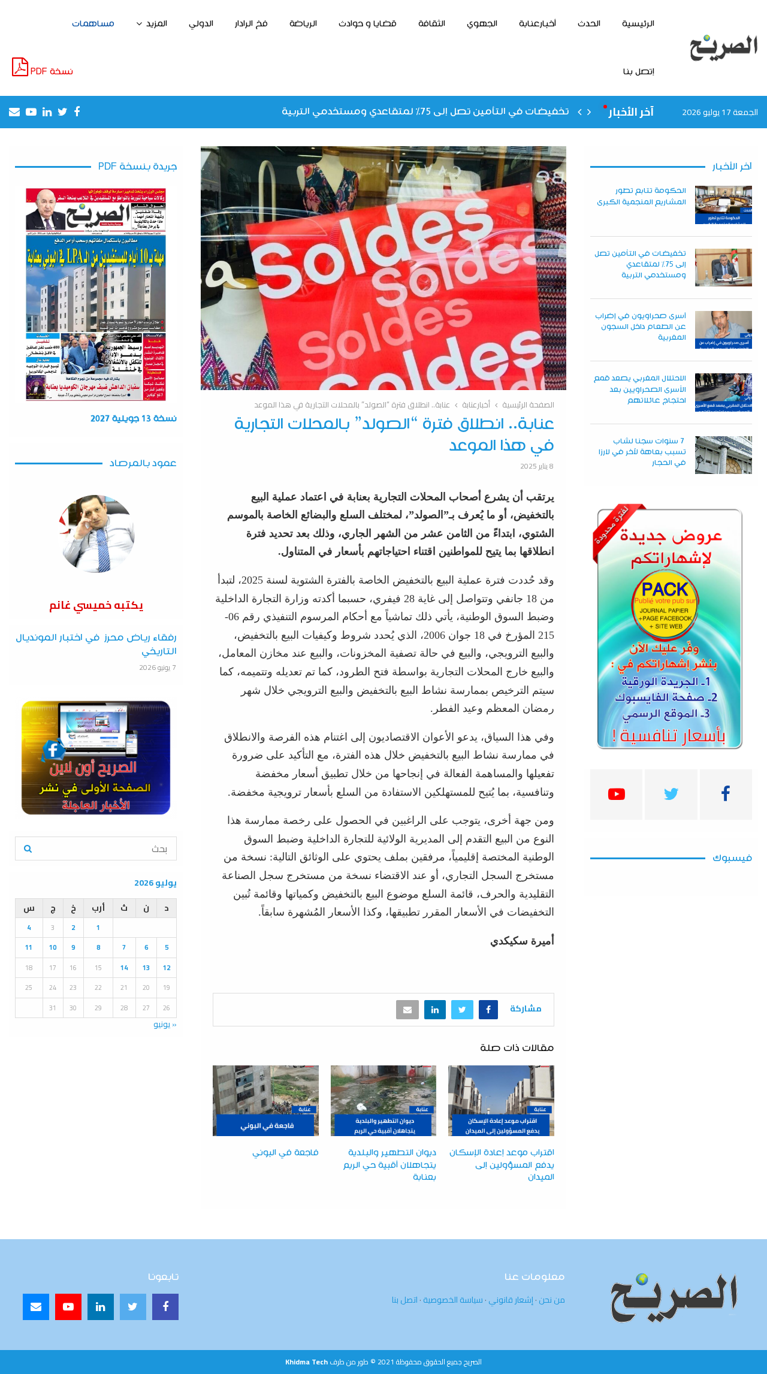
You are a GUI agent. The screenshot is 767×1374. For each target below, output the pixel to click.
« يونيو (165, 1024)
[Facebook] (165, 1307)
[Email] (36, 1307)
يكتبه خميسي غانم (96, 605)
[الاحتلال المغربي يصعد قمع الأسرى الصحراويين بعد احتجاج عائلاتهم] (723, 392)
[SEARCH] (28, 848)
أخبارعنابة (537, 24)
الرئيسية (638, 24)
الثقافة (431, 24)
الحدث (589, 24)
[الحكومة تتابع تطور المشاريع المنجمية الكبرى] (723, 205)
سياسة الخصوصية (453, 1299)
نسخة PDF (50, 72)
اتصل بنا (405, 1299)
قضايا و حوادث (368, 24)
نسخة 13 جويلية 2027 (133, 419)
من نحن (552, 1299)
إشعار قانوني (510, 1299)
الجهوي (482, 24)
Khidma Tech (306, 1362)
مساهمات (93, 24)
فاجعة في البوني (285, 1153)
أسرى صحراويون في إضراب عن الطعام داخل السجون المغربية (640, 327)
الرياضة (303, 24)
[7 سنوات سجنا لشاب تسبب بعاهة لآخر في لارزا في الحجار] (723, 455)
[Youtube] (68, 1307)
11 (28, 947)
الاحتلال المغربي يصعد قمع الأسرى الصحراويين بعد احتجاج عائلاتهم (640, 389)
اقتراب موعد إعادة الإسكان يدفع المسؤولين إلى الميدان (501, 1165)
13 (146, 968)
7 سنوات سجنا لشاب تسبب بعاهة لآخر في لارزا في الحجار (642, 452)
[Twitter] (133, 1307)
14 (124, 968)
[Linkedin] (100, 1307)
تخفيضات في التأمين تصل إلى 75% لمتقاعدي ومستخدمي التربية (425, 111)
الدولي (201, 24)
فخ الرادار (251, 24)
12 (166, 968)
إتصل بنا (638, 72)
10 (52, 947)
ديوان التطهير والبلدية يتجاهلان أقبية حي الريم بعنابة (389, 1165)
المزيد (156, 24)
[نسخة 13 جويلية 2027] (96, 294)
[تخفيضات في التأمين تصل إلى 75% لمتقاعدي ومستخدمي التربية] (723, 267)
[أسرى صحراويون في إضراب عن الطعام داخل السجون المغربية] (723, 330)
